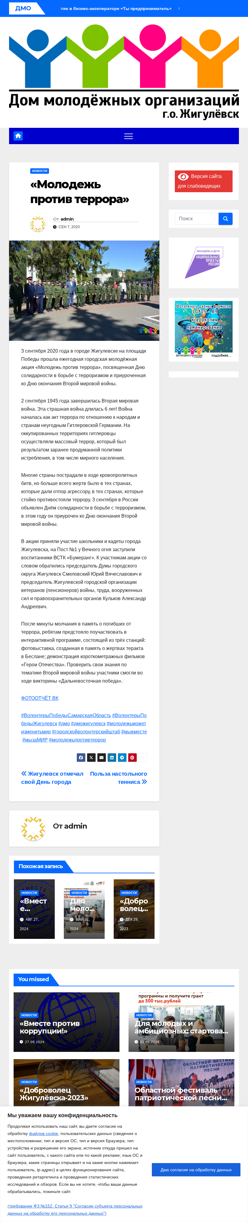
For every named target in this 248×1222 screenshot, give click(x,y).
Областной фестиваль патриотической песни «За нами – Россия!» (178, 1098)
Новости (39, 171)
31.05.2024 (149, 1042)
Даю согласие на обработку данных (196, 1169)
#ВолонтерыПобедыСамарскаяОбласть (66, 715)
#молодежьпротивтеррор (77, 739)
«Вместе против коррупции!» (50, 1027)
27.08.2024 (34, 1042)
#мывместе (134, 731)
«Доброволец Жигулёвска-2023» (54, 1094)
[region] (124, 1164)
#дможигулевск (88, 723)
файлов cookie (43, 1133)
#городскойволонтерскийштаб (86, 731)
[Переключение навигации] (128, 136)
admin (67, 219)
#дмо (64, 723)
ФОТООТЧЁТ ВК (39, 698)
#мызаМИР (35, 739)
